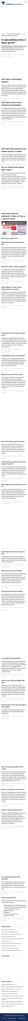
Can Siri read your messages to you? (9, 948)
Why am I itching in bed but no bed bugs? (10, 989)
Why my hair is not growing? (7, 929)
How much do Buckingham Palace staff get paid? (12, 986)
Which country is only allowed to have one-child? (12, 1004)
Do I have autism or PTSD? (7, 1006)
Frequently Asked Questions (14, 33)
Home (3, 33)
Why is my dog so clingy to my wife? (9, 993)
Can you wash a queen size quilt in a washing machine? (11, 999)
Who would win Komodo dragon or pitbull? (11, 950)
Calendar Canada (11, 1018)
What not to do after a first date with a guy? (11, 943)
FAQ (4, 1018)
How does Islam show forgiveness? (9, 991)
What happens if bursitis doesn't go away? (11, 934)
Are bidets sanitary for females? (8, 945)
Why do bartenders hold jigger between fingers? (12, 938)
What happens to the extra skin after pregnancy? (12, 996)
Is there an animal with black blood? (9, 931)
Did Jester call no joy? (6, 941)
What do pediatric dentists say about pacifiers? (12, 1001)
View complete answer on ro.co (19, 164)
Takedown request (7, 54)
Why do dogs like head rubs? (8, 984)
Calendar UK (22, 1018)
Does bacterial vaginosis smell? (8, 936)
